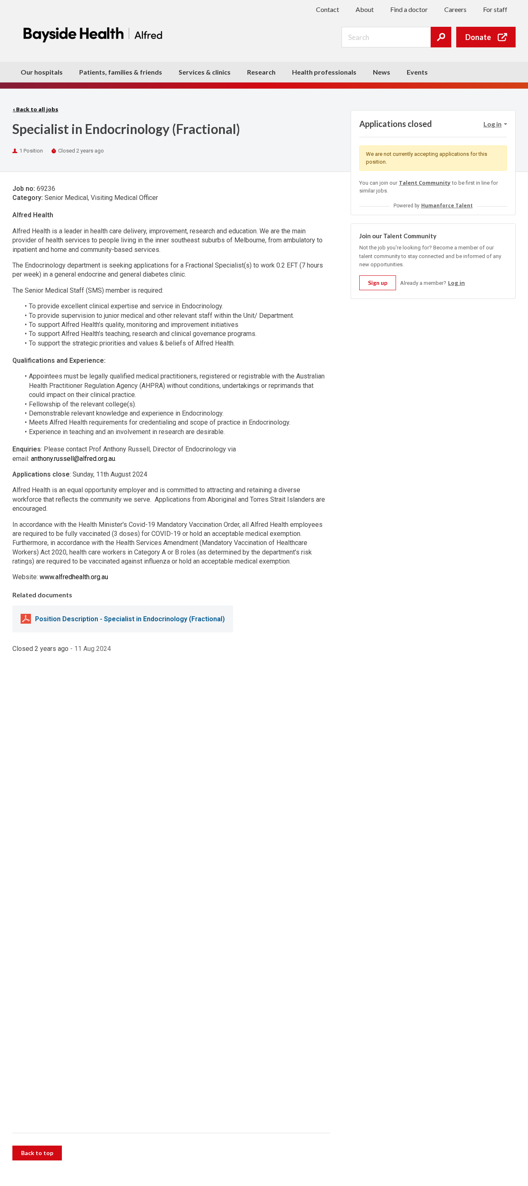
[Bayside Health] (94, 34)
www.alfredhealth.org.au (74, 577)
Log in (456, 283)
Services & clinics (205, 72)
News (381, 72)
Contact (327, 9)
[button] (495, 124)
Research (261, 72)
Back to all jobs (35, 109)
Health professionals (324, 72)
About (365, 9)
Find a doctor (409, 9)
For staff (495, 9)
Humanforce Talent (447, 205)
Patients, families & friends (120, 72)
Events (417, 72)
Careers (455, 9)
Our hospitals (42, 72)
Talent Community (424, 182)
